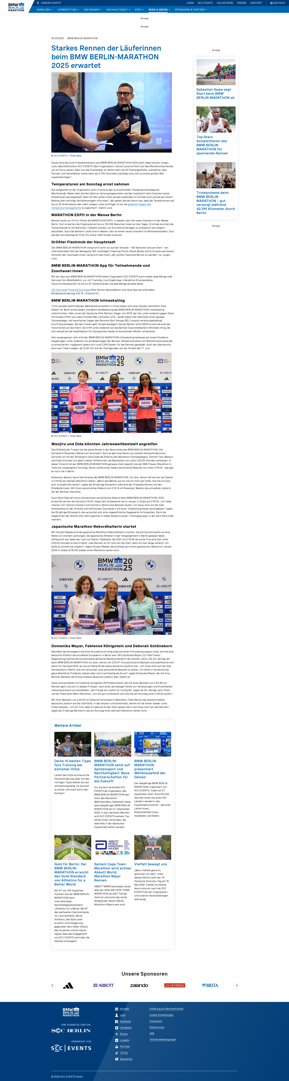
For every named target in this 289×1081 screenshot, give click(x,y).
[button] (52, 985)
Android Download (79, 289)
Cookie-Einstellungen (161, 1015)
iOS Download (59, 289)
